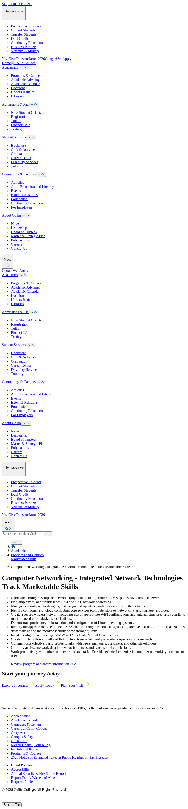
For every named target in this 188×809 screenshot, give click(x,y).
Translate (22, 59)
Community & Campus (19, 174)
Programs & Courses (26, 75)
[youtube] (19, 800)
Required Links (22, 782)
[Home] (13, 547)
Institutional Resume (26, 749)
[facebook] (4, 800)
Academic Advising (25, 80)
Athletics (17, 182)
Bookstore (18, 145)
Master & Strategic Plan (28, 236)
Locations (18, 88)
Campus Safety (22, 737)
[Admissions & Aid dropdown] (34, 104)
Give (12, 59)
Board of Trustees (24, 232)
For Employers (22, 207)
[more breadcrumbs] (16, 542)
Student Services (14, 137)
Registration (19, 117)
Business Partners (23, 47)
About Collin (11, 215)
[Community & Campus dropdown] (41, 174)
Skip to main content (17, 4)
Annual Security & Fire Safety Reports (39, 773)
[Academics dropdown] (23, 67)
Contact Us (19, 248)
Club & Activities (23, 150)
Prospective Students (26, 26)
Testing (16, 129)
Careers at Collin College (29, 728)
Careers (16, 244)
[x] (8, 800)
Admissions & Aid (15, 104)
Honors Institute (22, 92)
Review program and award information (40, 664)
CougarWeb (53, 59)
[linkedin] (25, 800)
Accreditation (20, 716)
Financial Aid (20, 125)
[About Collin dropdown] (26, 215)
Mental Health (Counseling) (31, 745)
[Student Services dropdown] (31, 137)
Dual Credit (19, 38)
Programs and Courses (27, 555)
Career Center (21, 158)
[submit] (48, 533)
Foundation (19, 199)
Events (16, 191)
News (15, 224)
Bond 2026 (37, 59)
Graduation (19, 154)
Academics (10, 67)
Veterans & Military (25, 51)
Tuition (16, 121)
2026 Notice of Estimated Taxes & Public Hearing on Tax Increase (59, 757)
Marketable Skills (23, 559)
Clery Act (18, 733)
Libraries (17, 96)
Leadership (19, 228)
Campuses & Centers (26, 724)
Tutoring (17, 166)
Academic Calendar (25, 84)
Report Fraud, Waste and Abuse (34, 778)
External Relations (24, 195)
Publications (20, 240)
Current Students (23, 30)
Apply (67, 59)
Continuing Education (27, 43)
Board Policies (21, 765)
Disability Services (24, 162)
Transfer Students (23, 34)
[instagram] (14, 800)
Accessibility (20, 769)
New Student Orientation (29, 112)
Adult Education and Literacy (32, 187)
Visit (5, 59)
